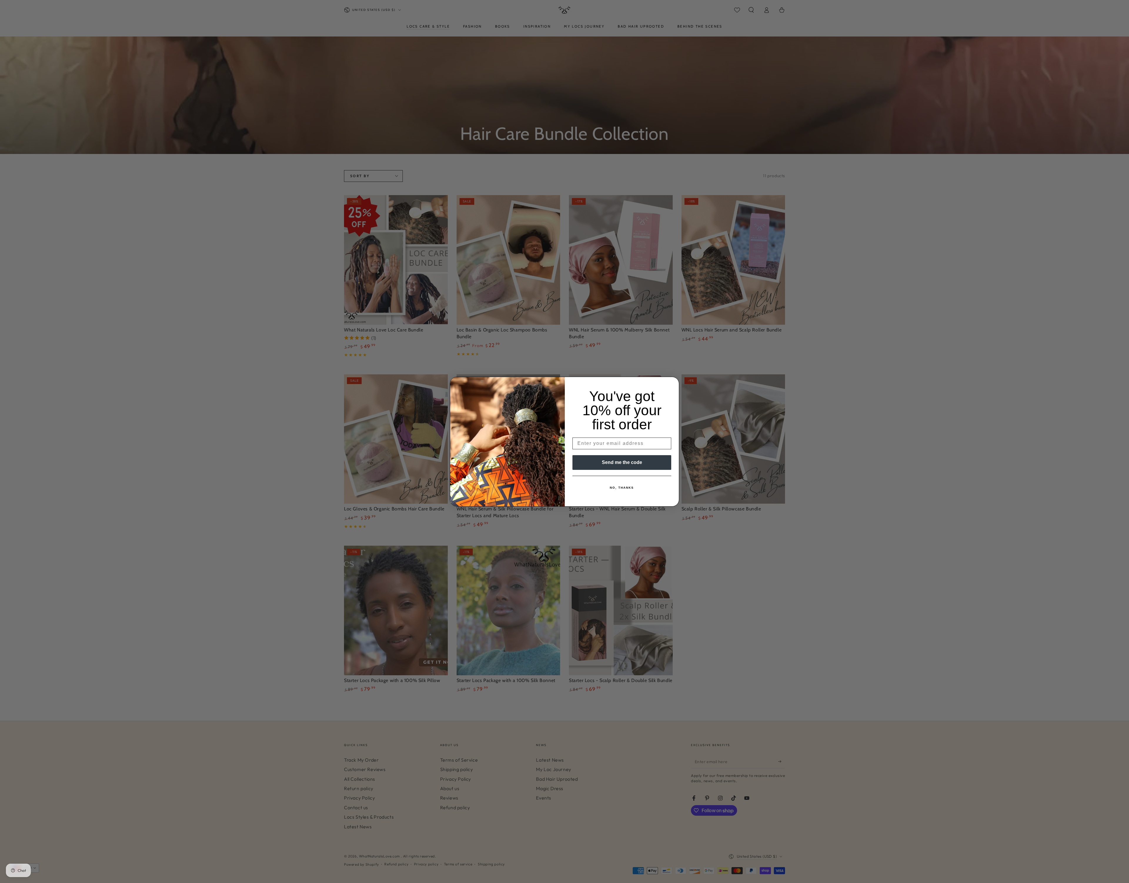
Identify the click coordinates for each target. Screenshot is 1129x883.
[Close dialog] (672, 383)
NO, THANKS (622, 487)
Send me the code (622, 462)
